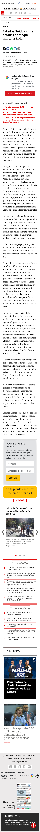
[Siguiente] (37, 532)
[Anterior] (3, 532)
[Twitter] (4, 48)
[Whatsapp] (11, 48)
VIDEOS (20, 500)
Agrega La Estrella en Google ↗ (20, 93)
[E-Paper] (34, 3)
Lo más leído (20, 563)
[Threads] (11, 13)
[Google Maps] (32, 776)
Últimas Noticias (23, 18)
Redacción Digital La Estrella (18, 52)
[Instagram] (25, 13)
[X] (16, 13)
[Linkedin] (15, 48)
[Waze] (37, 776)
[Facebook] (20, 13)
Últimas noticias (20, 608)
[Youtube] (30, 13)
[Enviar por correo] (18, 48)
